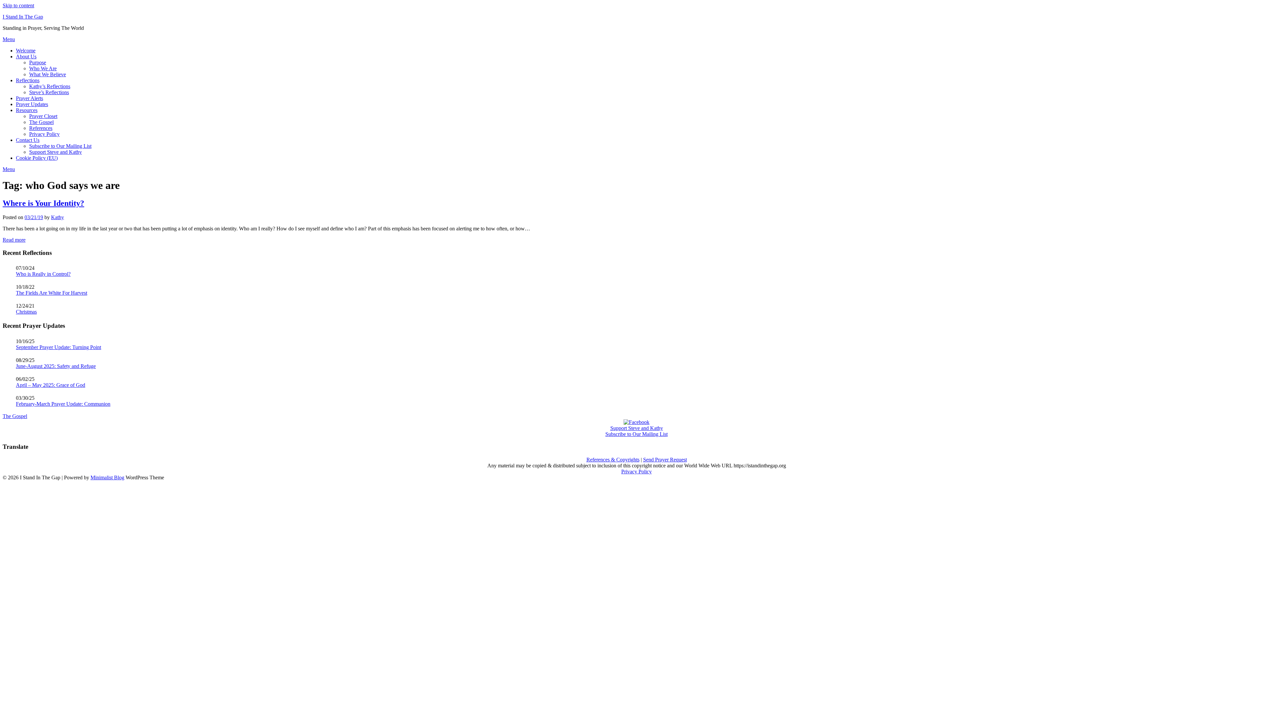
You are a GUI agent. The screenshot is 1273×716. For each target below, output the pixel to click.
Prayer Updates (32, 104)
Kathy (57, 217)
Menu (9, 39)
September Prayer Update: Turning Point (58, 347)
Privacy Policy (44, 134)
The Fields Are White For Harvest (51, 293)
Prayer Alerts (29, 98)
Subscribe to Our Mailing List (60, 146)
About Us (26, 56)
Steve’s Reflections (49, 92)
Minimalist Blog (107, 477)
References (40, 128)
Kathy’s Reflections (49, 86)
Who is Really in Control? (43, 274)
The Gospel (41, 122)
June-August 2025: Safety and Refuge (56, 366)
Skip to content (18, 5)
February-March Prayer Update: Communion (63, 404)
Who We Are (43, 68)
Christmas (26, 312)
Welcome (25, 50)
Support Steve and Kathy (55, 152)
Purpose (37, 62)
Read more (14, 240)
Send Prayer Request (665, 459)
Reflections (27, 80)
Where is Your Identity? (43, 203)
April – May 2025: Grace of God (50, 385)
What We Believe (47, 74)
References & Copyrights (612, 459)
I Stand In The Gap (23, 17)
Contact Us (27, 140)
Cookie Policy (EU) (37, 158)
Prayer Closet (43, 116)
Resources (26, 110)
